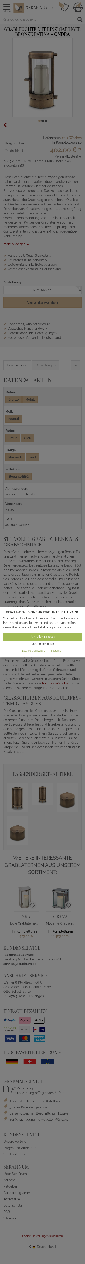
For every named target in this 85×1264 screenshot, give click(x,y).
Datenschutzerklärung (33, 651)
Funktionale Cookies (42, 644)
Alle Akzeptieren (43, 637)
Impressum (57, 651)
